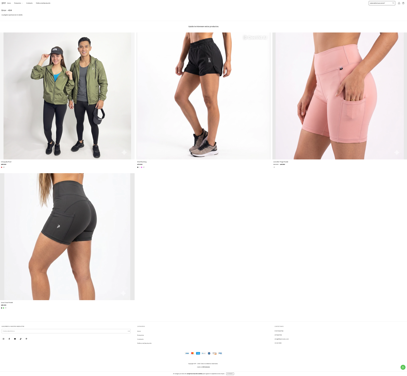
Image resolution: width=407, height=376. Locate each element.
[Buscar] (393, 3)
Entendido (230, 373)
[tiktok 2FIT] (21, 339)
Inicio (9, 3)
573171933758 (279, 331)
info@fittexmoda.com (282, 339)
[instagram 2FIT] (4, 339)
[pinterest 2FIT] (26, 339)
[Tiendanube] (203, 367)
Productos (17, 3)
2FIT (4, 3)
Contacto (29, 3)
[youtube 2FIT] (15, 339)
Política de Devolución (43, 3)
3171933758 (278, 335)
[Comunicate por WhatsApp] (403, 367)
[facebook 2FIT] (9, 339)
